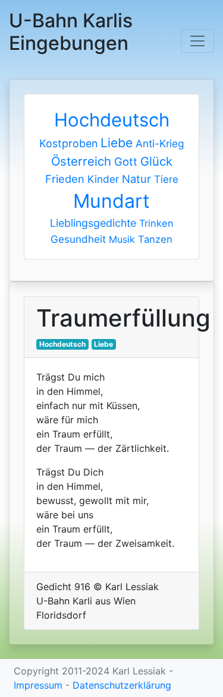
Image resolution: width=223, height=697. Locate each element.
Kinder (103, 179)
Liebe (116, 142)
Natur (136, 178)
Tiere (166, 179)
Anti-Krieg (160, 143)
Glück (156, 161)
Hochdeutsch (111, 120)
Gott (125, 161)
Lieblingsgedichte (93, 223)
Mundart (111, 201)
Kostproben (68, 143)
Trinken (156, 223)
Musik (122, 239)
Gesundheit (78, 239)
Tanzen (155, 239)
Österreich (81, 161)
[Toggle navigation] (197, 41)
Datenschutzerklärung (122, 685)
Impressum (38, 685)
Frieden (64, 178)
